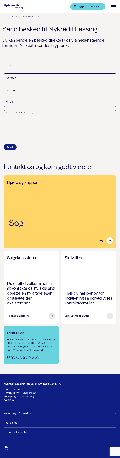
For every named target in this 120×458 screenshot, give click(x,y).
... (4, 16)
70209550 (9, 399)
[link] (17, 6)
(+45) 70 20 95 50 (23, 357)
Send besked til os (30, 16)
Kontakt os (12, 16)
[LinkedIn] (6, 447)
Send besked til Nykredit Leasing (19, 113)
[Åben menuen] (113, 6)
